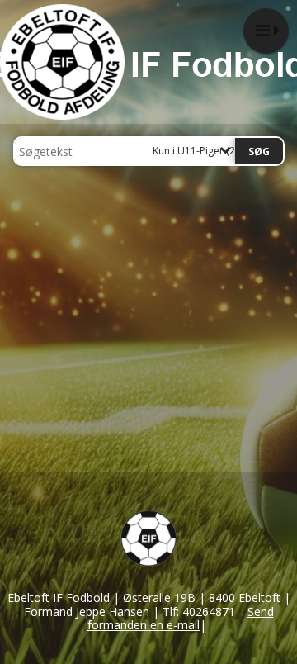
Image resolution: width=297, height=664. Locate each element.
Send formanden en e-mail (180, 618)
